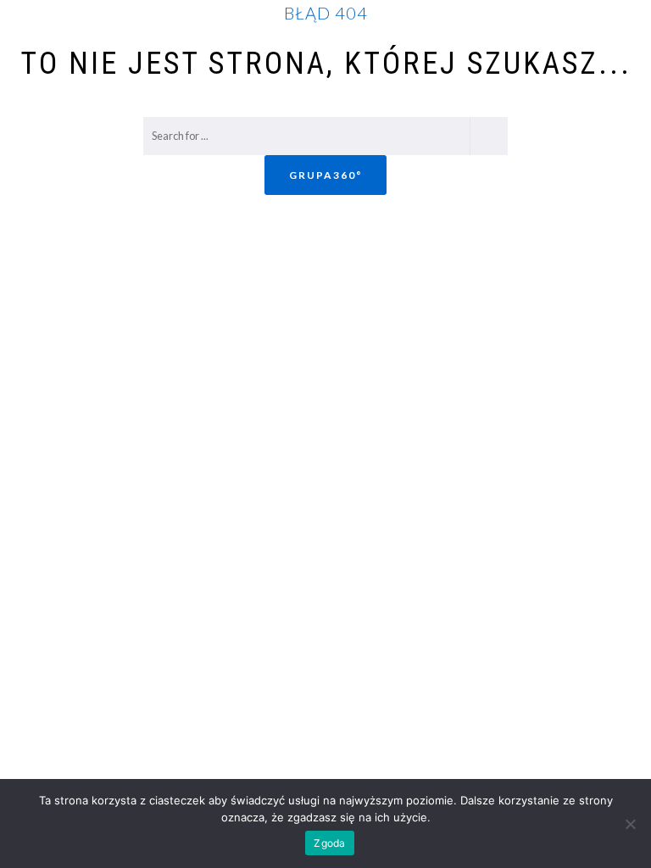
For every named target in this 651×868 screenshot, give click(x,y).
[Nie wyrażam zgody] (629, 823)
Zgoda (329, 843)
